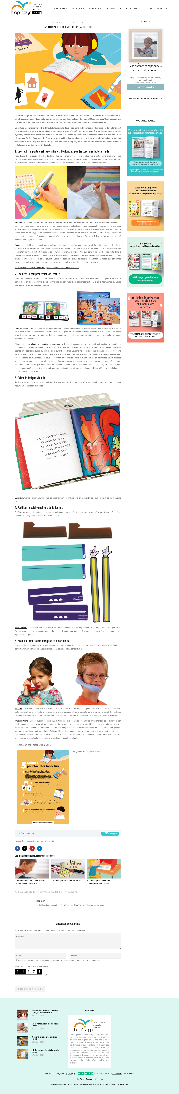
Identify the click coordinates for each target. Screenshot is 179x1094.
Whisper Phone (21, 721)
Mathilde (40, 901)
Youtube (155, 107)
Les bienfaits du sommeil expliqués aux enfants (45, 1025)
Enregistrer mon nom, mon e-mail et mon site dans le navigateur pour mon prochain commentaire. (59, 960)
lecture (43, 892)
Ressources (134, 8)
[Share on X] (24, 848)
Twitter (161, 107)
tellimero (72, 892)
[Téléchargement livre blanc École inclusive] (145, 317)
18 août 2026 (38, 1042)
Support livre (20, 498)
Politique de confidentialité (79, 1084)
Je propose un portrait (145, 87)
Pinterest (142, 107)
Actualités (113, 8)
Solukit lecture (21, 627)
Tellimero (18, 222)
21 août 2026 (38, 1029)
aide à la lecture (25, 892)
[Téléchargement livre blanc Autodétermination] (145, 262)
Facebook (130, 107)
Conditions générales (119, 1084)
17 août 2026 (38, 1055)
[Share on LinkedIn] (39, 848)
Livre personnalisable (24, 328)
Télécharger (110, 833)
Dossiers (78, 8)
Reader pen (20, 245)
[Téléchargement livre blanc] (145, 150)
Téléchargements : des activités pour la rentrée (45, 1051)
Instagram (136, 107)
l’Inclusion (155, 8)
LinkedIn (148, 107)
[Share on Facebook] (17, 848)
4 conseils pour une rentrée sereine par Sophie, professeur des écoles (45, 1012)
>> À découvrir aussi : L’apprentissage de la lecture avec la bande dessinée (47, 267)
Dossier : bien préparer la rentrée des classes (45, 1038)
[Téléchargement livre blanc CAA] (145, 206)
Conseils (95, 8)
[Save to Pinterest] (32, 848)
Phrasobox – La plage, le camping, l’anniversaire (38, 344)
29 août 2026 (38, 1016)
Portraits (60, 8)
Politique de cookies (99, 1084)
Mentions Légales (58, 1084)
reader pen (57, 892)
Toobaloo (18, 708)
